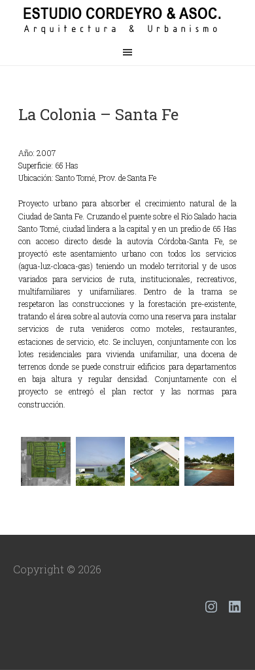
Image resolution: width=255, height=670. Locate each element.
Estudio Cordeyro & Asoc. (127, 19)
